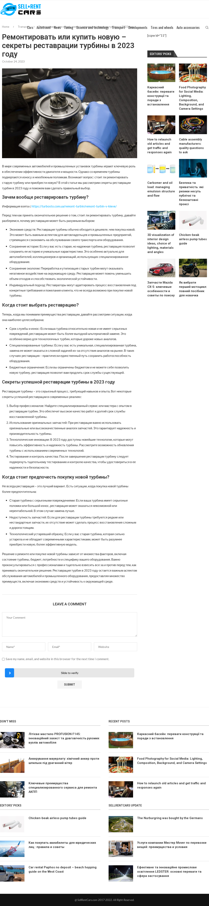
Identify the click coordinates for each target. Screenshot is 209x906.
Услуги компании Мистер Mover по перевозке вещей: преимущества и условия (172, 845)
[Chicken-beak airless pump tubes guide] (193, 220)
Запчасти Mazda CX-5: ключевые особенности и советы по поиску (161, 289)
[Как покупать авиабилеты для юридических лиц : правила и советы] (12, 849)
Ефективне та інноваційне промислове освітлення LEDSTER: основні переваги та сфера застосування (169, 871)
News (57, 27)
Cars (30, 27)
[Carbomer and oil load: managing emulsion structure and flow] (161, 168)
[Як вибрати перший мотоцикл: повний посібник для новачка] (193, 268)
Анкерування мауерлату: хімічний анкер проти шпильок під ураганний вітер (64, 761)
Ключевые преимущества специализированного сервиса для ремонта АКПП (63, 787)
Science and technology (92, 27)
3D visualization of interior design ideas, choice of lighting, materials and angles (160, 243)
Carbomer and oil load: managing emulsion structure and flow (161, 189)
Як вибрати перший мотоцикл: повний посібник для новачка (193, 289)
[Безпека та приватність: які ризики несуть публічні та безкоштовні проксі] (193, 168)
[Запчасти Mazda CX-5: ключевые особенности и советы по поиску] (161, 268)
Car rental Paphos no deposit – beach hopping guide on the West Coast (63, 869)
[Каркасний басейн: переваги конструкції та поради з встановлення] (161, 73)
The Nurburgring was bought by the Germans (170, 818)
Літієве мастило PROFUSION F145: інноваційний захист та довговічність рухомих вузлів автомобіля (64, 738)
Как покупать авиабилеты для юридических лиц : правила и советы (62, 845)
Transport (118, 27)
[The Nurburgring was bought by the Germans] (121, 824)
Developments (137, 27)
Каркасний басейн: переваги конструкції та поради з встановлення (160, 95)
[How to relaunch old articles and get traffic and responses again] (161, 124)
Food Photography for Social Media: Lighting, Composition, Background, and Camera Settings (192, 98)
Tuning (68, 27)
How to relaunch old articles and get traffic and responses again (159, 146)
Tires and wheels (162, 27)
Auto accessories (188, 27)
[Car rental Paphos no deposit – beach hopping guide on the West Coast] (12, 873)
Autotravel (44, 27)
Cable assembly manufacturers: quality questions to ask (191, 146)
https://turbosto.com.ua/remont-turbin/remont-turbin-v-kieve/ (74, 206)
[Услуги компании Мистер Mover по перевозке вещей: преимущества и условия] (121, 849)
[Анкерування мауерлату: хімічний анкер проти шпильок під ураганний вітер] (12, 765)
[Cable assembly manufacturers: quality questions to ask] (193, 124)
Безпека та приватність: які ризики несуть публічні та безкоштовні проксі (191, 193)
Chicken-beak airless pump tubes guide (193, 239)
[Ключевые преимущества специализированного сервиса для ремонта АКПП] (12, 789)
